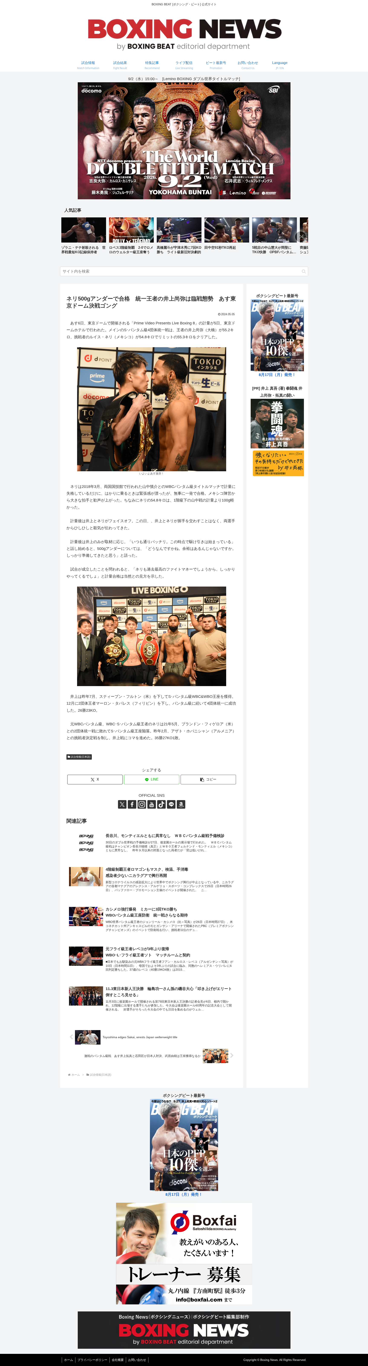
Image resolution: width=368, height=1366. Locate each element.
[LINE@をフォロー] (171, 804)
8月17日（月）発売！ (277, 375)
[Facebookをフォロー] (132, 804)
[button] (300, 236)
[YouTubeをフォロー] (151, 804)
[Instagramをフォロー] (142, 804)
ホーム (68, 1360)
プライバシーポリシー (92, 1360)
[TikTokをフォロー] (161, 804)
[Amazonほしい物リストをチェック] (181, 804)
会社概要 (118, 1360)
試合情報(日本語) (81, 756)
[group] (83, 237)
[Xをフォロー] (122, 804)
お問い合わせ (137, 1360)
